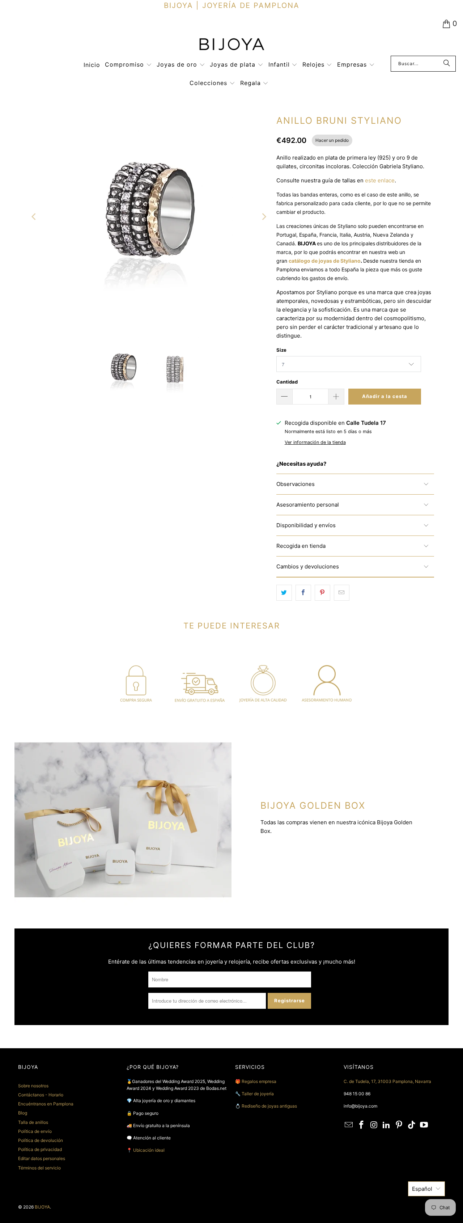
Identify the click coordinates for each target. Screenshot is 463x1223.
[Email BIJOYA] (349, 1125)
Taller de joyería (258, 1093)
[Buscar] (447, 64)
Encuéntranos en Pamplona (45, 1103)
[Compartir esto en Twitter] (284, 593)
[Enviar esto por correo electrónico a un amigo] (341, 593)
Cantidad (287, 382)
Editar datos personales (41, 1158)
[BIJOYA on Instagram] (374, 1125)
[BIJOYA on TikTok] (411, 1125)
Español (422, 1188)
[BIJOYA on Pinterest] (399, 1125)
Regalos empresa (259, 1081)
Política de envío (35, 1131)
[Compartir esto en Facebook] (303, 593)
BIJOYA (42, 1207)
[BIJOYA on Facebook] (361, 1125)
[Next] (263, 217)
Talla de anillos (33, 1122)
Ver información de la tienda (315, 442)
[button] (128, 65)
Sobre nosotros (33, 1085)
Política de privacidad (40, 1149)
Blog (22, 1113)
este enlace (380, 180)
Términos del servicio (39, 1168)
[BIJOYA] (231, 45)
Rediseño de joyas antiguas (269, 1106)
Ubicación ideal (149, 1150)
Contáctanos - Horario (40, 1094)
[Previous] (34, 217)
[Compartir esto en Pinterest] (322, 593)
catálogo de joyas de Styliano (325, 261)
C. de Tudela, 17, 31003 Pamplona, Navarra (387, 1081)
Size (281, 350)
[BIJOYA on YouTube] (424, 1125)
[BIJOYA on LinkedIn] (386, 1125)
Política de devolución (40, 1140)
